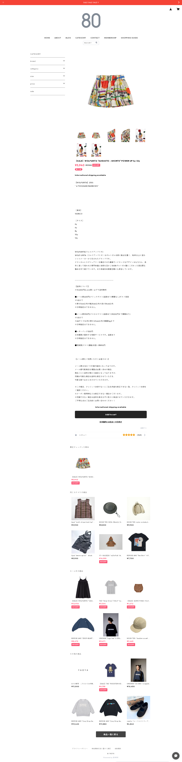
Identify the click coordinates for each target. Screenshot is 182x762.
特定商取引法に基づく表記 (101, 749)
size (32, 76)
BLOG (68, 38)
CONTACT (95, 38)
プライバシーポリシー (80, 749)
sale (32, 91)
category (34, 69)
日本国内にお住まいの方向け (111, 422)
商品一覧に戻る (111, 734)
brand (33, 61)
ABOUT (57, 38)
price (32, 84)
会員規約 (118, 749)
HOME (47, 38)
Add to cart (110, 414)
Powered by (108, 757)
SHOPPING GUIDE (129, 38)
